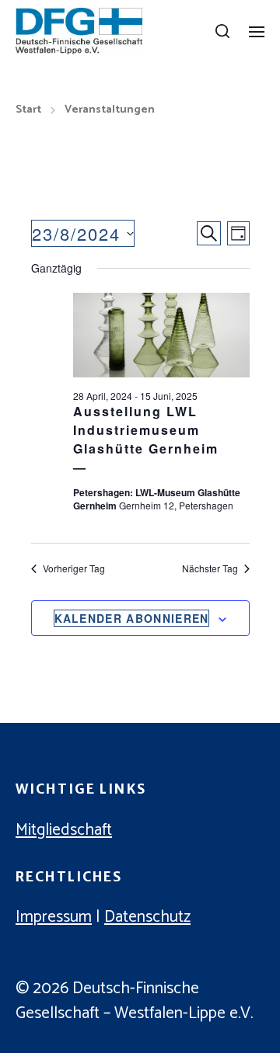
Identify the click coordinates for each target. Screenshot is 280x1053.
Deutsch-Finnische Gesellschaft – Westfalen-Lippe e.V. (134, 1001)
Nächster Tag (210, 568)
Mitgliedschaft (64, 830)
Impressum (54, 917)
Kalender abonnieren (131, 618)
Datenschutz (147, 917)
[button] (223, 31)
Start (28, 110)
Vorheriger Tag (74, 568)
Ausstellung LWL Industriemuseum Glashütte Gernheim (146, 429)
